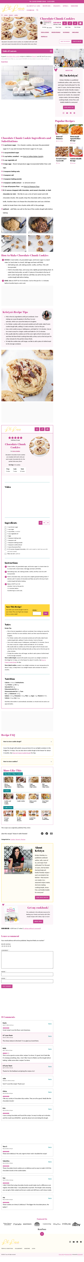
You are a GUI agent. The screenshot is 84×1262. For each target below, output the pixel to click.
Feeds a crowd (45, 32)
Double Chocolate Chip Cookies (20, 785)
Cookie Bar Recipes (33, 818)
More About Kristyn (42, 897)
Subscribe (74, 6)
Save (45, 613)
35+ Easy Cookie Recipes (6, 819)
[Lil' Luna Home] (13, 8)
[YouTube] (67, 113)
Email (35, 610)
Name (3, 971)
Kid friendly (66, 32)
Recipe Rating (6, 944)
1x (40, 522)
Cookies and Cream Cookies (7, 802)
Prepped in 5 (44, 36)
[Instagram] (63, 113)
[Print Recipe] (47, 429)
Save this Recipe (65, 41)
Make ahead (75, 32)
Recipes (5, 15)
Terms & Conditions (7, 1248)
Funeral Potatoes (59, 137)
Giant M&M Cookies (45, 801)
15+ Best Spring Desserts (19, 819)
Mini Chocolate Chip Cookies (45, 785)
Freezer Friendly (56, 32)
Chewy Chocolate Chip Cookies (7, 785)
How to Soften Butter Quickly (33, 156)
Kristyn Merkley (48, 21)
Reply (50, 1023)
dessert (34, 56)
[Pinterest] (74, 113)
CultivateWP (80, 1254)
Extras (65, 6)
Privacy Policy (61, 1254)
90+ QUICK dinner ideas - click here (42, 1)
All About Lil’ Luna (33, 6)
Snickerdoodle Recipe (76, 159)
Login (33, 1248)
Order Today (38, 921)
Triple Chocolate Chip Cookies (33, 785)
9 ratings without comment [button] (31, 928)
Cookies (16, 15)
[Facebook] (71, 113)
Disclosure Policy (68, 1254)
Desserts (11, 15)
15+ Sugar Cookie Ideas (45, 818)
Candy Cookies (21, 801)
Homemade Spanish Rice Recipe (75, 138)
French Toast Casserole (61, 159)
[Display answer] (51, 741)
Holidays (56, 6)
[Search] (37, 10)
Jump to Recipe (77, 41)
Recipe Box (46, 6)
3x (48, 522)
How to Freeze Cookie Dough (22, 753)
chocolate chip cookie (13, 56)
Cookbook (30, 10)
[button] (54, 22)
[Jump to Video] (80, 23)
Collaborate (18, 1248)
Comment (5, 950)
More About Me (68, 107)
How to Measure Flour (31, 186)
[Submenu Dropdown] (51, 6)
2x (44, 522)
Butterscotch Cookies (33, 801)
